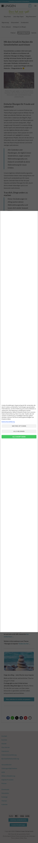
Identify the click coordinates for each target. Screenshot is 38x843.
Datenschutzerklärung (8, 422)
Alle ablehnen (18, 431)
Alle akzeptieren (19, 437)
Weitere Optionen (19, 426)
